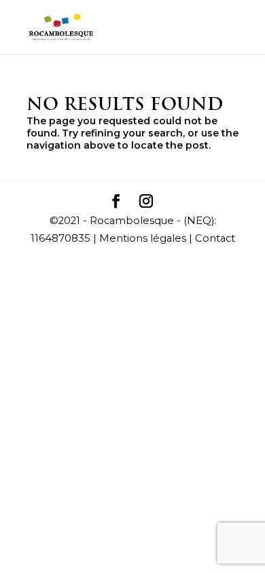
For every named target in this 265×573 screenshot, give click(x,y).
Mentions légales (142, 238)
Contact (215, 238)
